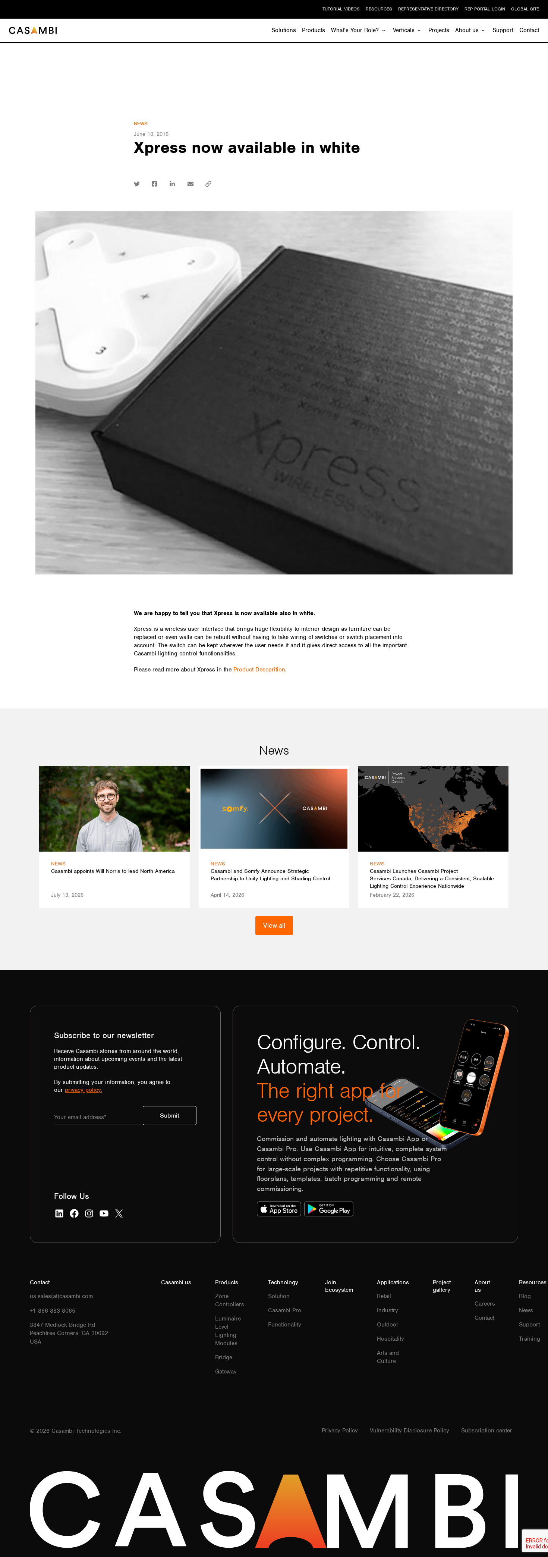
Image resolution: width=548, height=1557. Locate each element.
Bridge (223, 1357)
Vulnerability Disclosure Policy (409, 1430)
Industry (387, 1310)
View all (274, 925)
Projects (438, 30)
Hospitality (390, 1339)
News (140, 123)
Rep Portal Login (484, 9)
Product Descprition (259, 669)
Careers (485, 1303)
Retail (384, 1296)
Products (313, 30)
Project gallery (442, 1286)
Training (529, 1339)
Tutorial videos (341, 9)
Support (502, 30)
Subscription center (486, 1430)
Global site (525, 9)
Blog (525, 1296)
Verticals (404, 30)
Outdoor (388, 1324)
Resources (379, 9)
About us (467, 30)
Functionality (284, 1324)
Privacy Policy (340, 1430)
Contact (529, 30)
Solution (279, 1296)
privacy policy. (83, 1090)
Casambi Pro (284, 1310)
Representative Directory (428, 9)
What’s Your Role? (355, 30)
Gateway (226, 1371)
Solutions (283, 30)
